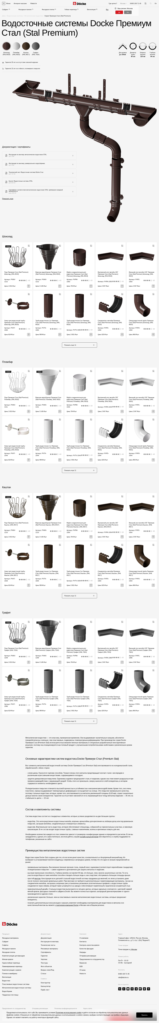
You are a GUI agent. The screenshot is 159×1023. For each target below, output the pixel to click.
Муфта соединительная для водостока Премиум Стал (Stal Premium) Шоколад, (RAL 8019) (77, 274)
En (156, 3)
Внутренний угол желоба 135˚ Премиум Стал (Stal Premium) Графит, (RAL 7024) (108, 650)
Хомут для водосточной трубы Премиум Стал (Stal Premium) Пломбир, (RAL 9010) (14, 448)
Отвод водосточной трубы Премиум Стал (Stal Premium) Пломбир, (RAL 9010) (141, 448)
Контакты (83, 941)
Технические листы (48, 945)
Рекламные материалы (49, 949)
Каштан (6, 487)
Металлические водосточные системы (16, 988)
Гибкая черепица (71, 9)
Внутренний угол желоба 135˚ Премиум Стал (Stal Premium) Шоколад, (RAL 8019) (108, 274)
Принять (144, 1015)
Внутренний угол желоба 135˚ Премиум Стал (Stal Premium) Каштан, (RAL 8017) (108, 525)
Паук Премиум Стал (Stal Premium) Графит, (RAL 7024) (16, 649)
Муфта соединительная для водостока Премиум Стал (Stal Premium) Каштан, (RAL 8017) (77, 525)
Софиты (5, 945)
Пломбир (7, 361)
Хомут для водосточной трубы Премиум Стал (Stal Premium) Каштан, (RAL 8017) (14, 573)
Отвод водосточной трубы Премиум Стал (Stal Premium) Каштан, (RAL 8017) (141, 573)
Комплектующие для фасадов (13, 956)
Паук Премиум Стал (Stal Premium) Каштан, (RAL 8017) (16, 524)
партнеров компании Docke (67, 905)
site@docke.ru (123, 977)
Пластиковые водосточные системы (15, 984)
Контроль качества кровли (89, 945)
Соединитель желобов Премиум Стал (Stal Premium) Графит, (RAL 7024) (109, 698)
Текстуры (44, 963)
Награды (83, 952)
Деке (4, 16)
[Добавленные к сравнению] (145, 3)
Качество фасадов (86, 949)
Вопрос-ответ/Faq (47, 970)
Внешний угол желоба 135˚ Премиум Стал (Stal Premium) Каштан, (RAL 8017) (141, 525)
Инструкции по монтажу (50, 941)
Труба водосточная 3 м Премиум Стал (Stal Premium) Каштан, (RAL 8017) (78, 573)
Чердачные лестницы (10, 995)
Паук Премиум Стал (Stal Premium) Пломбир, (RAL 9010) (16, 398)
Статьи (43, 973)
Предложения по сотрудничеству (92, 959)
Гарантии (44, 956)
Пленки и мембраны (9, 973)
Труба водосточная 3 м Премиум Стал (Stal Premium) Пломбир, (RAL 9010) (79, 448)
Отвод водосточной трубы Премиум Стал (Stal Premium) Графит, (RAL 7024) (141, 698)
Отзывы (83, 970)
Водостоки (6, 981)
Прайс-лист (45, 990)
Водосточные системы (15, 16)
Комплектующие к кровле (11, 970)
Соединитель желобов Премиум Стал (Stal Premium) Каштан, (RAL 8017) (109, 573)
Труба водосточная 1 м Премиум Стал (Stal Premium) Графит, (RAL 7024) (46, 698)
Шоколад (7, 236)
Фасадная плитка (48, 9)
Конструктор (45, 983)
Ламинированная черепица (12, 966)
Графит (6, 612)
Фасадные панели (24, 9)
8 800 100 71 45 (123, 974)
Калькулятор (45, 986)
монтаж (38, 878)
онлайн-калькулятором (89, 837)
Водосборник (7, 991)
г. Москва (133, 949)
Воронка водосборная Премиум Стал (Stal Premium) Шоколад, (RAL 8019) (48, 273)
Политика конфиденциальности (65, 1008)
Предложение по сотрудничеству (14, 1008)
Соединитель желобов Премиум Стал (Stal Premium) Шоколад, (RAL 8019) (110, 322)
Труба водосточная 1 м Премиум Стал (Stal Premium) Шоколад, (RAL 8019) (47, 322)
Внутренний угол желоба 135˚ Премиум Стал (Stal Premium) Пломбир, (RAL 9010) (108, 399)
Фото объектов (46, 966)
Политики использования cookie (68, 1013)
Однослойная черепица (11, 963)
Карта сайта (87, 1008)
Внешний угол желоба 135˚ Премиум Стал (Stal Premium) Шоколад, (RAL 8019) (141, 274)
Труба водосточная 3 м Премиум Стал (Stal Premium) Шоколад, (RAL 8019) (79, 322)
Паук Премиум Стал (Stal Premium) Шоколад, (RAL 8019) (16, 273)
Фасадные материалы (10, 938)
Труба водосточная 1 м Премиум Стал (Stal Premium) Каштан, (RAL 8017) (47, 573)
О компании (84, 938)
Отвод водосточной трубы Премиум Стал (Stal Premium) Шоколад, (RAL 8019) (141, 322)
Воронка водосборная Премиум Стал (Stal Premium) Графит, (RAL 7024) (48, 649)
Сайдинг (5, 9)
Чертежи (44, 959)
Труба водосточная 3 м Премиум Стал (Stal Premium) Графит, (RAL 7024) (78, 698)
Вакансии (83, 963)
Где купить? (113, 3)
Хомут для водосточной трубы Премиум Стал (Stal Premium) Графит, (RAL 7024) (14, 698)
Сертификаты (46, 952)
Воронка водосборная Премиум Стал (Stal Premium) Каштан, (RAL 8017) (48, 524)
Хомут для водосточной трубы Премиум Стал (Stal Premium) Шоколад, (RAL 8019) (14, 322)
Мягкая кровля (7, 959)
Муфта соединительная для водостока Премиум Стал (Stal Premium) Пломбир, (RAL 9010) (77, 399)
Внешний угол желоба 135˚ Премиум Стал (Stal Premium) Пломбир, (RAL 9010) (141, 399)
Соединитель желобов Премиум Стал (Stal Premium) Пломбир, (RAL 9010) (110, 448)
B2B (81, 966)
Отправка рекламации (88, 956)
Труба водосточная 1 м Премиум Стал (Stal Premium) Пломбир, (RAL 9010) (47, 448)
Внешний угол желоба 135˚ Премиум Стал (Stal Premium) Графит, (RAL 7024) (141, 650)
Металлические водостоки (33, 16)
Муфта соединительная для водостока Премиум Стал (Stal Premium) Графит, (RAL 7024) (77, 650)
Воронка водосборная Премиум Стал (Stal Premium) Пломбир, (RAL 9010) (48, 398)
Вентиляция (91, 9)
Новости (83, 973)
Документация (46, 938)
